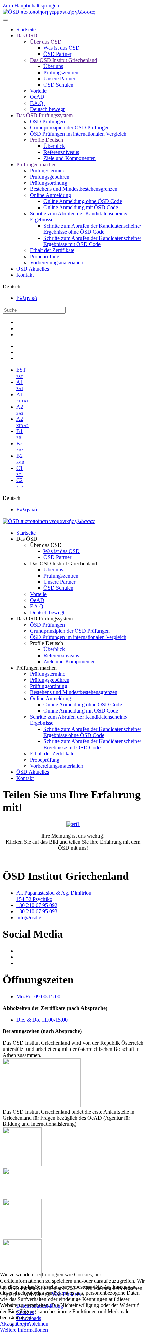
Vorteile (38, 91)
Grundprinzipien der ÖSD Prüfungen (70, 128)
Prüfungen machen (36, 164)
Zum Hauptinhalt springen (31, 6)
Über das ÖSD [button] (46, 545)
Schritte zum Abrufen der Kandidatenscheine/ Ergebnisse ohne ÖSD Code (92, 229)
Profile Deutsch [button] (46, 643)
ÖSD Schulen (58, 85)
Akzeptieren (13, 1324)
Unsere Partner (59, 78)
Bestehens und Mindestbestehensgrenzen (73, 189)
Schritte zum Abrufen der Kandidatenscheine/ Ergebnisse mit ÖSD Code (92, 241)
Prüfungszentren (60, 72)
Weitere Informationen (24, 1330)
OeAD (37, 97)
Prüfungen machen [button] (36, 668)
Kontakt (25, 275)
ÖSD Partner (57, 54)
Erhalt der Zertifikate (52, 250)
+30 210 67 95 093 (36, 911)
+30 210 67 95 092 (36, 905)
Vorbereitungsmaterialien (56, 262)
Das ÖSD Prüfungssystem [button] (44, 619)
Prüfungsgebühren (49, 177)
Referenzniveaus (61, 152)
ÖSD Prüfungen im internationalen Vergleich (78, 134)
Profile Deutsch (46, 140)
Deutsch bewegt (47, 109)
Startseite (26, 29)
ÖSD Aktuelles (32, 269)
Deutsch (11, 286)
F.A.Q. (37, 103)
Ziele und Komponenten (69, 158)
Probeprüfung (44, 256)
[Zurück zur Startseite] (49, 12)
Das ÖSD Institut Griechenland (63, 60)
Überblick (54, 146)
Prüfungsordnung (48, 183)
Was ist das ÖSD (61, 48)
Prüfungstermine (47, 170)
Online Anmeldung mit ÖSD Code (80, 207)
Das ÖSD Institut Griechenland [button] (63, 563)
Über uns (53, 66)
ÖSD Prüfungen (47, 121)
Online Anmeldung (50, 195)
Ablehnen (37, 1324)
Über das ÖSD (46, 42)
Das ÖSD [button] (26, 539)
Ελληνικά (26, 298)
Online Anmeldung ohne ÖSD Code (82, 201)
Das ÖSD (26, 36)
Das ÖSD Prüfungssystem (44, 115)
